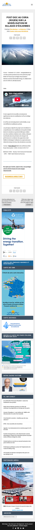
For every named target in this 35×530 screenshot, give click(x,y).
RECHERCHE (24, 31)
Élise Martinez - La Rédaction (18, 29)
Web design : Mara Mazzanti (9, 524)
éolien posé (18, 31)
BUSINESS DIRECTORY (14, 176)
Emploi (12, 31)
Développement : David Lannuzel (24, 524)
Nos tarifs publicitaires (13, 525)
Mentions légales (23, 525)
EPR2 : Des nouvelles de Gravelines (13, 424)
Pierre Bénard (12, 146)
